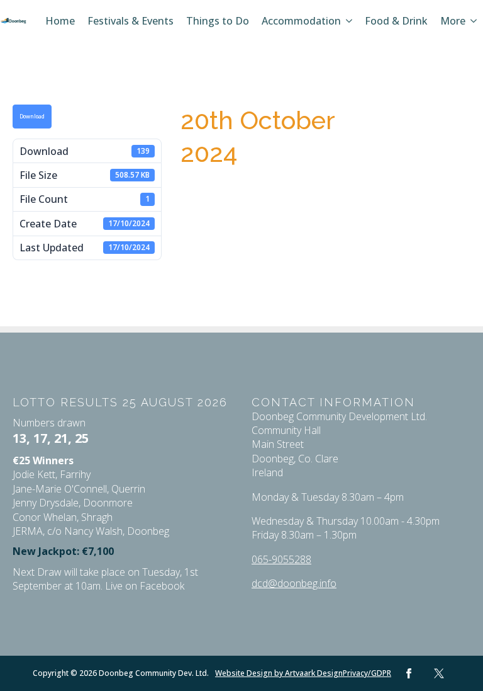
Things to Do (217, 21)
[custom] (439, 673)
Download (32, 116)
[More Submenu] (474, 21)
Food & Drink (396, 21)
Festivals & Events (130, 21)
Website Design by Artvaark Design (279, 673)
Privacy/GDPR (367, 673)
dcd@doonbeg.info (294, 583)
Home (60, 21)
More (452, 21)
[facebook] (408, 673)
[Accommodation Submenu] (349, 21)
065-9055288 (281, 559)
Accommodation (301, 21)
